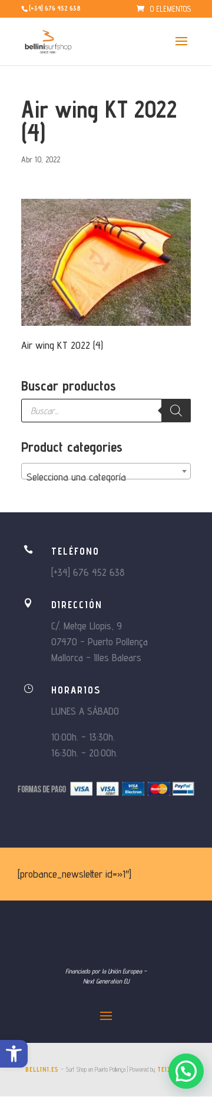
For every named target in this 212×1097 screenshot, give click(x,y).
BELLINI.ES (42, 1069)
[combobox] (106, 471)
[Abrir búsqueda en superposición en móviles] (106, 410)
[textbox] (106, 477)
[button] (14, 1054)
